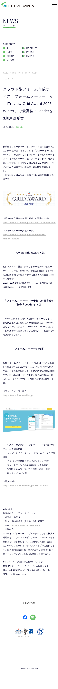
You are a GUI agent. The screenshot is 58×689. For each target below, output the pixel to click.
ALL (9, 48)
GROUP (11, 60)
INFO (10, 52)
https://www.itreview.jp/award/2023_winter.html (29, 222)
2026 (6, 73)
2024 (20, 73)
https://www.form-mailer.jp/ (18, 395)
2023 (27, 73)
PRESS (30, 52)
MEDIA (10, 56)
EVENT (30, 56)
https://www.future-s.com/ (26, 525)
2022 (35, 73)
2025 (13, 73)
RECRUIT (31, 48)
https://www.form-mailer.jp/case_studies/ (26, 485)
